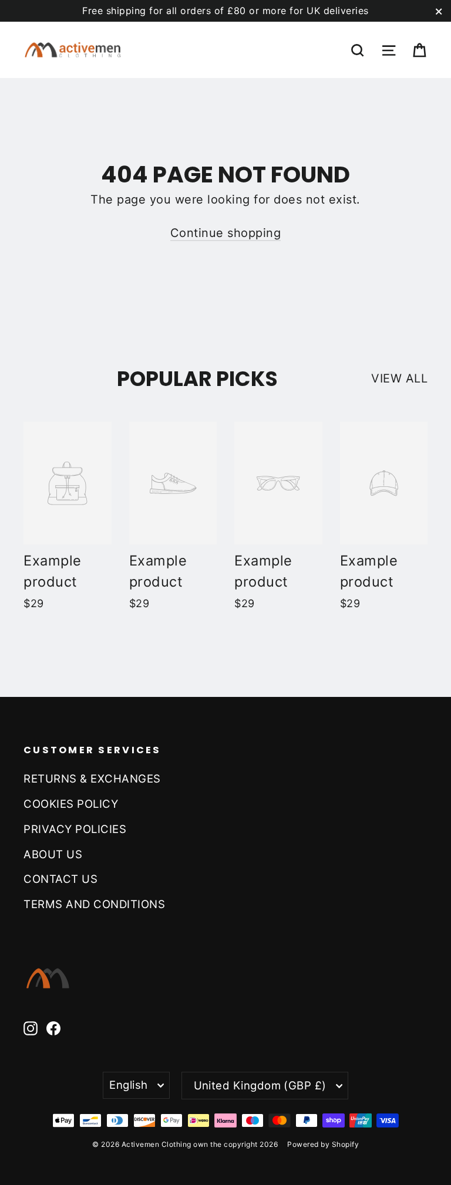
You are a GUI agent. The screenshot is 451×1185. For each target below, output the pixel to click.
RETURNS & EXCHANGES (92, 778)
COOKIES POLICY (70, 803)
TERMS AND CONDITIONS (94, 904)
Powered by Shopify (323, 1144)
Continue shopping (225, 233)
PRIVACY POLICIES (74, 828)
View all (399, 378)
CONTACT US (60, 878)
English (128, 1084)
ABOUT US (52, 854)
